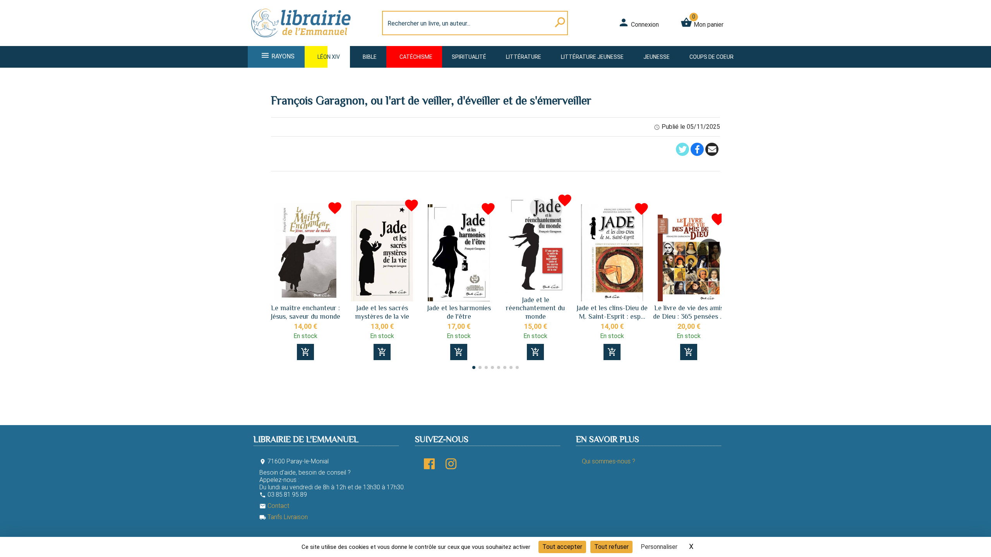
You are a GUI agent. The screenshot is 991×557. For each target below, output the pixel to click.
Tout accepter (562, 546)
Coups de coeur (711, 57)
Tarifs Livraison (283, 517)
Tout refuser (611, 546)
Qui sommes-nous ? (608, 461)
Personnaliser (659, 546)
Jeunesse (656, 57)
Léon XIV (328, 57)
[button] (712, 272)
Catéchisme (415, 57)
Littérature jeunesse (592, 57)
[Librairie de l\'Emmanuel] (303, 41)
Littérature (523, 57)
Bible (370, 57)
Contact (274, 505)
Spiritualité (469, 57)
